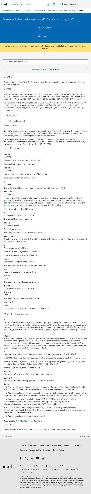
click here (64, 46)
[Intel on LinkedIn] (32, 458)
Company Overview (28, 445)
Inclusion (47, 450)
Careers (77, 445)
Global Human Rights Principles (68, 484)
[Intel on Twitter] (26, 458)
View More (42, 36)
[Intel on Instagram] (43, 458)
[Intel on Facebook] (21, 458)
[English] (54, 4)
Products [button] (17, 4)
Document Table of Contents (44, 69)
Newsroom (56, 445)
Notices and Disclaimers (27, 482)
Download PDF (45, 28)
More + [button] (29, 4)
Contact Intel (44, 445)
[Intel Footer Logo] (7, 466)
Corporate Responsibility (30, 450)
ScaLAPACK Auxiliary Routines (29, 421)
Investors (67, 445)
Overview (8, 429)
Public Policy (58, 450)
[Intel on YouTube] (37, 458)
